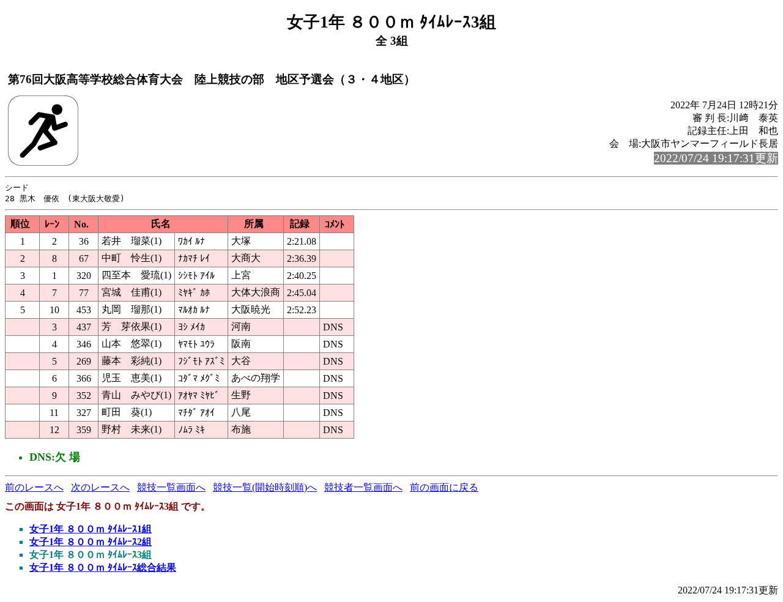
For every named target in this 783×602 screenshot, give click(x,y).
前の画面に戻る (444, 487)
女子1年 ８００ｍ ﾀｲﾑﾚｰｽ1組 (90, 529)
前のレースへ (34, 487)
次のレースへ (100, 487)
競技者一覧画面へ (363, 487)
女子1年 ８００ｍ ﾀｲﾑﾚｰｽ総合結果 (102, 567)
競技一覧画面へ (171, 487)
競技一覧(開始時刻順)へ (265, 487)
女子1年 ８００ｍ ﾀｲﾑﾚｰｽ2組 (90, 542)
